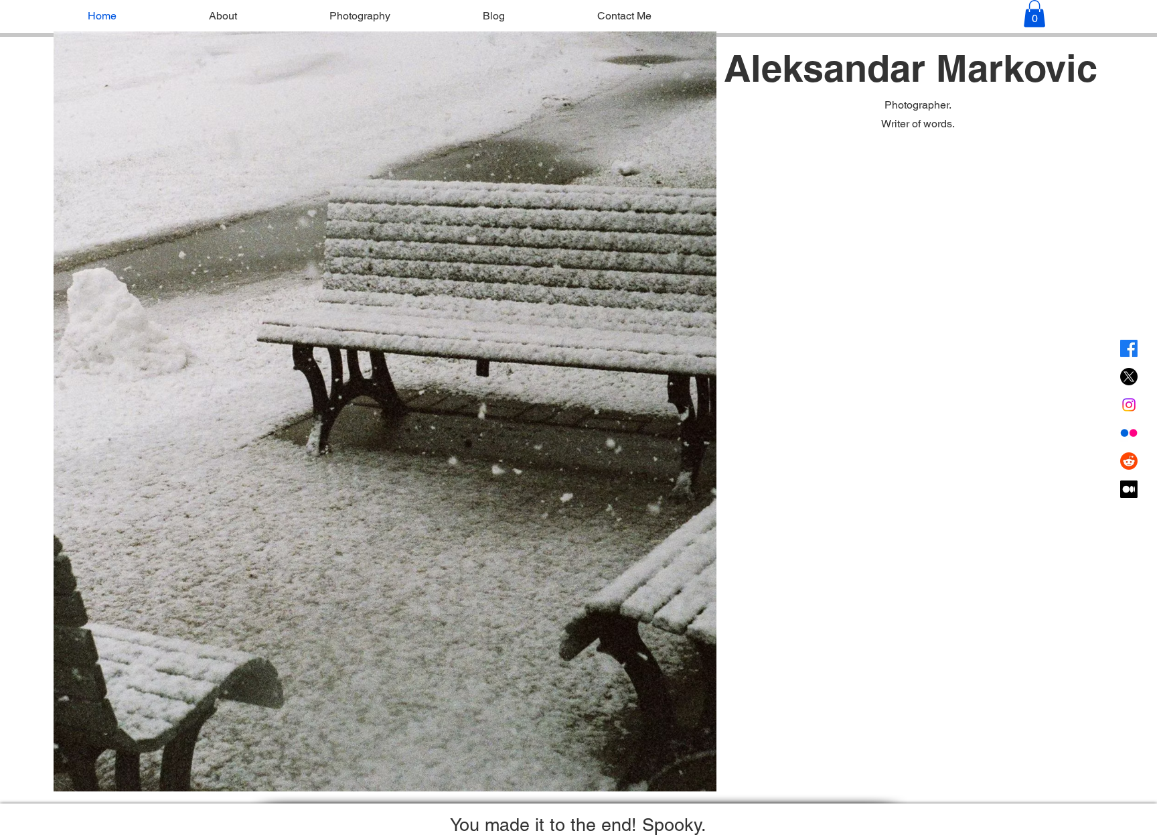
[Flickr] (1129, 433)
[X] (1129, 376)
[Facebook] (1129, 348)
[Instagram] (1129, 404)
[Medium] (1129, 489)
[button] (1034, 13)
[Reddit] (1129, 461)
